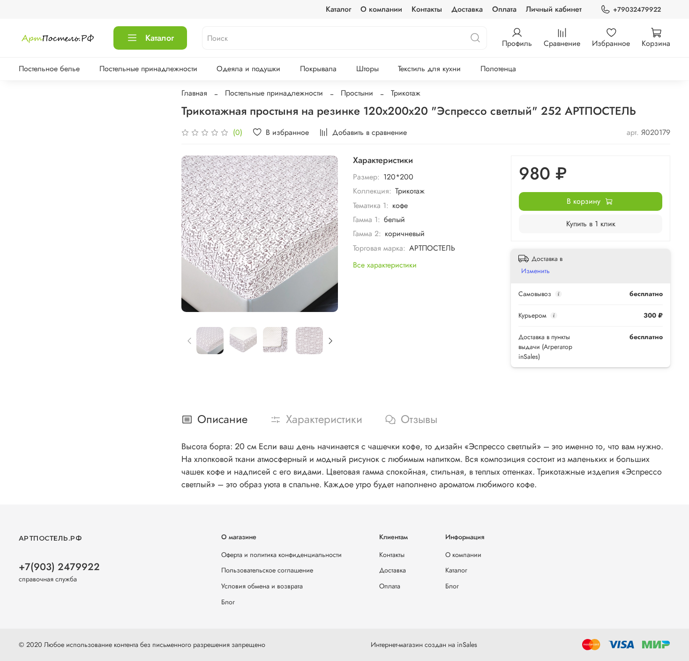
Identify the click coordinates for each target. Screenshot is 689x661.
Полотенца (498, 68)
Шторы (367, 68)
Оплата (504, 9)
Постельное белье (49, 68)
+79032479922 (637, 9)
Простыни (357, 93)
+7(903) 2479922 (59, 567)
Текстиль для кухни (429, 68)
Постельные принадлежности (148, 68)
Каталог (338, 9)
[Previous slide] (196, 234)
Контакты (427, 9)
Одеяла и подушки (248, 68)
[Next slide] (323, 234)
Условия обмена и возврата (262, 586)
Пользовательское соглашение (267, 570)
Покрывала (318, 68)
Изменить (535, 271)
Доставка (467, 9)
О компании (381, 9)
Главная (194, 93)
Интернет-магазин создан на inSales (424, 644)
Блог (228, 602)
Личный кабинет (554, 9)
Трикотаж (405, 93)
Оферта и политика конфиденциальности (281, 554)
